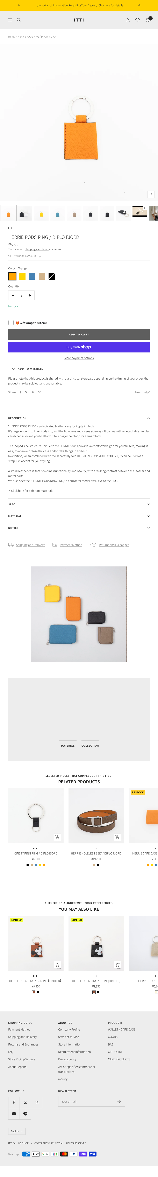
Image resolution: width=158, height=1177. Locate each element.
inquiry (62, 1079)
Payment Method (71, 545)
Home (11, 36)
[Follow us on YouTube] (14, 1113)
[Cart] (147, 20)
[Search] (19, 20)
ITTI (11, 227)
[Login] (128, 20)
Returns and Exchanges (114, 545)
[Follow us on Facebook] (14, 1102)
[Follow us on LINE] (25, 1113)
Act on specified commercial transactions (76, 1069)
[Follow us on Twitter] (25, 1102)
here (21, 490)
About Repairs (17, 1067)
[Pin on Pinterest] (26, 392)
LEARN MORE (48, 722)
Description (17, 418)
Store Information (69, 1044)
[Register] (119, 1101)
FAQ (10, 1052)
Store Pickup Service (21, 1059)
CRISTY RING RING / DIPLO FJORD (35, 853)
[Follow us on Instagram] (36, 1102)
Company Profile (69, 1029)
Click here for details (107, 5)
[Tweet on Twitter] (33, 392)
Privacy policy (67, 1059)
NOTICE (13, 528)
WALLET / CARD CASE (121, 1029)
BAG (110, 1044)
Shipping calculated (37, 249)
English (15, 1131)
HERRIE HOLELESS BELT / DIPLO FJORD (96, 853)
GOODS (112, 1037)
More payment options (79, 358)
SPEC (11, 504)
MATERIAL (15, 516)
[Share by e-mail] (39, 392)
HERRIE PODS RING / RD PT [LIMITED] (96, 981)
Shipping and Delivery (30, 545)
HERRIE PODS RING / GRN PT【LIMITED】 (36, 981)
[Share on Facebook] (21, 392)
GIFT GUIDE (115, 1052)
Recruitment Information (74, 1052)
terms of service (68, 1037)
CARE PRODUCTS (119, 1059)
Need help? (142, 392)
